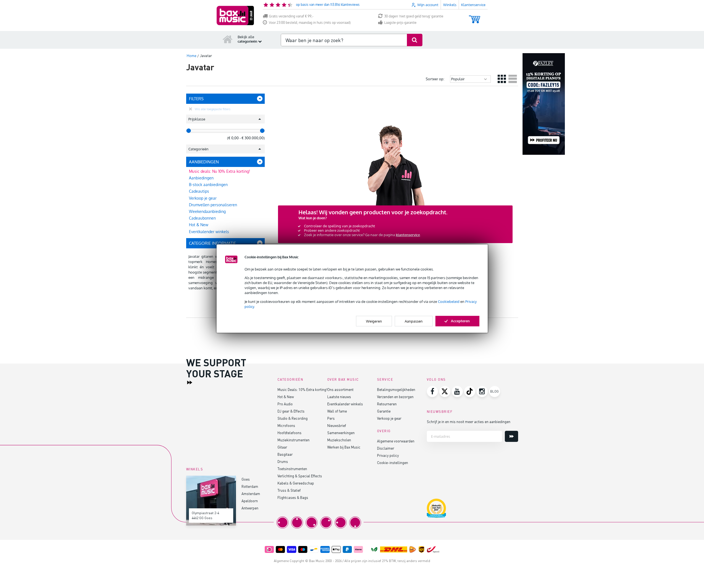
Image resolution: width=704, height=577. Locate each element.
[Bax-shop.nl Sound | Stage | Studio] (235, 15)
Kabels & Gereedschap (295, 483)
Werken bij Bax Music (343, 447)
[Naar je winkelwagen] (474, 17)
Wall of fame (337, 411)
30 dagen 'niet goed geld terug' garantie (413, 16)
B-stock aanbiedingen (208, 184)
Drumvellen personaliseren (213, 204)
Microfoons (286, 425)
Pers (331, 418)
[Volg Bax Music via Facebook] (432, 391)
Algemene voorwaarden (395, 441)
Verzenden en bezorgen (395, 396)
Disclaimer (385, 448)
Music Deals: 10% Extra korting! (302, 389)
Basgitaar (285, 454)
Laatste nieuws (339, 396)
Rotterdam (249, 486)
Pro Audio (285, 403)
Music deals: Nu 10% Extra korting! (219, 171)
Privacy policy (388, 455)
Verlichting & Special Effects (299, 475)
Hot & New (198, 224)
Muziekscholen (339, 439)
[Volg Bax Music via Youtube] (457, 391)
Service (385, 379)
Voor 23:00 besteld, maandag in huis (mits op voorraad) (310, 22)
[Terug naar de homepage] (228, 39)
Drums (282, 461)
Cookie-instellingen (392, 462)
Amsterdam (250, 493)
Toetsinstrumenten (292, 468)
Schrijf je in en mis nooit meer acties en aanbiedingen (468, 421)
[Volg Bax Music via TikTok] (469, 391)
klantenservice (408, 235)
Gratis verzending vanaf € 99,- (291, 16)
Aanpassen (414, 321)
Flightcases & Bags (292, 497)
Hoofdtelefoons (289, 432)
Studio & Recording (292, 418)
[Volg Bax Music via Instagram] (482, 391)
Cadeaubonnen (202, 218)
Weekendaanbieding (207, 211)
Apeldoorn (249, 500)
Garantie (384, 411)
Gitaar (282, 447)
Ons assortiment (340, 389)
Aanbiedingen (201, 178)
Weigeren (374, 321)
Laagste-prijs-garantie (400, 22)
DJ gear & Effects (291, 411)
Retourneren (387, 403)
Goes (245, 479)
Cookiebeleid (448, 301)
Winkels (449, 4)
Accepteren (460, 321)
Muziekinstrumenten (293, 439)
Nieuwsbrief (336, 425)
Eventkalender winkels (209, 231)
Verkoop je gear (203, 198)
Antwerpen (249, 508)
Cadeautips (199, 191)
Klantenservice (473, 4)
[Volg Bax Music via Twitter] (444, 391)
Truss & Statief (289, 490)
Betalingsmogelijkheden (396, 389)
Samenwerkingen (341, 432)
